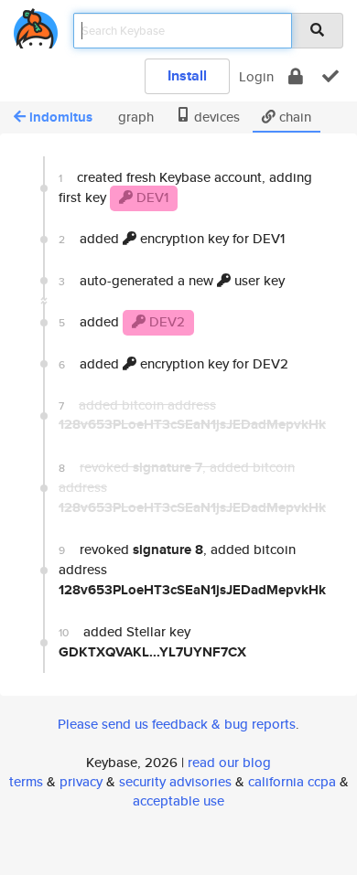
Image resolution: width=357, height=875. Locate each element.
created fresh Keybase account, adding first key (185, 186)
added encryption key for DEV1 (172, 238)
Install (187, 75)
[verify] (330, 76)
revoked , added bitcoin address (192, 569)
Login (256, 76)
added (122, 321)
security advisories (175, 781)
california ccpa (292, 781)
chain (293, 116)
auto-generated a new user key (172, 280)
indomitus (60, 117)
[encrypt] (295, 76)
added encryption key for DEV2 (173, 363)
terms (26, 781)
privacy (81, 781)
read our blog (229, 762)
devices (215, 116)
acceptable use (178, 800)
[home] (36, 25)
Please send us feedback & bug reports (177, 723)
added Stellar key (152, 641)
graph (134, 116)
